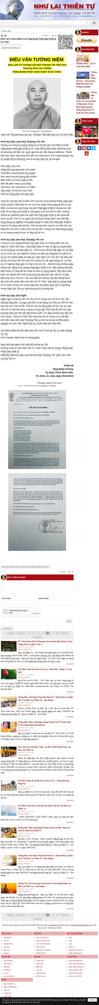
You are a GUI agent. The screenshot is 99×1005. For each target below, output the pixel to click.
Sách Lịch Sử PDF (75, 976)
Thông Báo (7, 938)
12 (29, 633)
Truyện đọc (7, 993)
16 (47, 633)
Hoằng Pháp (8, 944)
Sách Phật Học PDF (76, 970)
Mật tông (7, 967)
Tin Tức (6, 941)
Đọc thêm (70, 664)
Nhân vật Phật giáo (75, 953)
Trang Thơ (39, 964)
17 (52, 633)
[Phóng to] (5, 35)
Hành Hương (40, 973)
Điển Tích (39, 967)
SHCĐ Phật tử (41, 953)
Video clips (7, 996)
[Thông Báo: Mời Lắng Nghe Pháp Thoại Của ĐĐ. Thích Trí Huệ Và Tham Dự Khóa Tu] (8, 832)
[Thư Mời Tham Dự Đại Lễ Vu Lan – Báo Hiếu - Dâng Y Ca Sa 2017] (8, 674)
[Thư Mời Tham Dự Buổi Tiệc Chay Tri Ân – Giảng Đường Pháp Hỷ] (8, 785)
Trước (47, 36)
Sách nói (7, 990)
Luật (70, 941)
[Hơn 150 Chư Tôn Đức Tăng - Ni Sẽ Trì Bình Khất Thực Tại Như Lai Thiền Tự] (8, 752)
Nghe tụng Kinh (9, 984)
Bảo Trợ (6, 950)
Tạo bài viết (7, 628)
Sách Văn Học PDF (75, 973)
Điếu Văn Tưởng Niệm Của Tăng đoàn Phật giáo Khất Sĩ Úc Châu (25, 567)
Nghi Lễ (71, 947)
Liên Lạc (7, 947)
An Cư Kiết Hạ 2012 (43, 944)
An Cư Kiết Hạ (9, 976)
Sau (52, 36)
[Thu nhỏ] (2, 35)
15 (43, 633)
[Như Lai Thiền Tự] (49, 10)
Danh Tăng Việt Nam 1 (77, 964)
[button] (94, 23)
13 (34, 633)
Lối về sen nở (41, 976)
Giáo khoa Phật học (75, 961)
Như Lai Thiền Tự (24, 650)
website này (54, 925)
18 (57, 633)
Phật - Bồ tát (40, 947)
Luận (70, 944)
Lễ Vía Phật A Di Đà (43, 941)
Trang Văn (39, 961)
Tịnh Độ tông (8, 961)
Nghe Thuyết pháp (10, 987)
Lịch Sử (39, 970)
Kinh (70, 938)
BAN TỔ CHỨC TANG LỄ (11, 48)
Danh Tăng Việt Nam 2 (77, 967)
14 (38, 633)
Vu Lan (6, 973)
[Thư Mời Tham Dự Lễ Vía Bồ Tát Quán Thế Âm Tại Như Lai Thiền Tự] (8, 810)
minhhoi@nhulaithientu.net (81, 925)
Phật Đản (7, 970)
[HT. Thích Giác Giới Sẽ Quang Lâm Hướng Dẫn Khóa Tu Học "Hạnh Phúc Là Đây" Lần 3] (8, 646)
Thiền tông (7, 964)
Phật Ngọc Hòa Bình (43, 950)
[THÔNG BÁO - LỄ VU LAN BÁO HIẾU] (83, 58)
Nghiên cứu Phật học (76, 950)
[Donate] (86, 40)
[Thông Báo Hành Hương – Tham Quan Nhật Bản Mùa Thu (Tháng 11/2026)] (83, 75)
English (6, 953)
